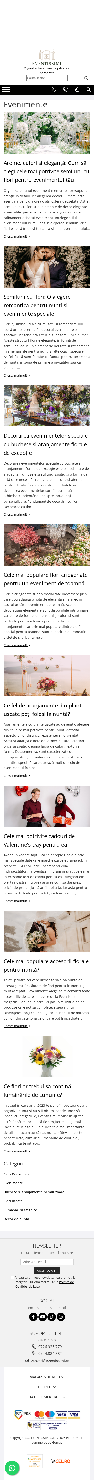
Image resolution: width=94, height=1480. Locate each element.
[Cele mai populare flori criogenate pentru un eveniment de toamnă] (47, 545)
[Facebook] (33, 1317)
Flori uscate (13, 1201)
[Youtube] (42, 1317)
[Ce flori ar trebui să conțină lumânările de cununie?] (47, 1056)
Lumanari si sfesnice (20, 1210)
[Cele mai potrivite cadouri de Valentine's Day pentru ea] (47, 806)
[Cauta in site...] (88, 89)
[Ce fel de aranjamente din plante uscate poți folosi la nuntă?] (47, 675)
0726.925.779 (49, 1346)
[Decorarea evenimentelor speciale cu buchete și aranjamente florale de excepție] (47, 405)
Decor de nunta (16, 1219)
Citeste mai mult (16, 236)
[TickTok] (51, 1317)
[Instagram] (61, 1317)
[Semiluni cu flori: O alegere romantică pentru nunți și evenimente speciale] (47, 267)
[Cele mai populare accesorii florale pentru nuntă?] (47, 931)
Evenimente (13, 1183)
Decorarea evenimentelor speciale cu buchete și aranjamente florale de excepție (46, 444)
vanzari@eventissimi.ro (49, 1360)
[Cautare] (86, 78)
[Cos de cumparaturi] (77, 89)
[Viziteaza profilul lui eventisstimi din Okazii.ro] (35, 1461)
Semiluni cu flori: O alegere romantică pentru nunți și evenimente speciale (37, 305)
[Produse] (6, 90)
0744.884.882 (49, 1353)
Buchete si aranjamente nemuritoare (34, 1192)
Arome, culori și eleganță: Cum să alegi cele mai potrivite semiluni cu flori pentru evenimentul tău (46, 171)
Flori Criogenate (17, 1174)
